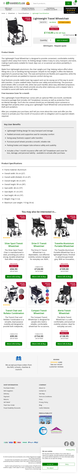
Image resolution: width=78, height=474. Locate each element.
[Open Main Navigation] (4, 3)
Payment (6, 396)
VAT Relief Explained (68, 35)
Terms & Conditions (45, 396)
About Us (42, 388)
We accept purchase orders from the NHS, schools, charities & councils (19, 367)
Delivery (6, 394)
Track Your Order (9, 405)
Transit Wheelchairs (23, 13)
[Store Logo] (15, 3)
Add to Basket (62, 40)
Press (41, 399)
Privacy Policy (43, 402)
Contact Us (42, 391)
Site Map (42, 394)
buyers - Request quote (54, 46)
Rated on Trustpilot (71, 10)
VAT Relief (7, 402)
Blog (40, 405)
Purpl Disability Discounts (12, 408)
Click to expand (16, 43)
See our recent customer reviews (56, 365)
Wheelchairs (11, 13)
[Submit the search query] (68, 3)
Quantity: (43, 40)
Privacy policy (70, 450)
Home (3, 13)
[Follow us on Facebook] (67, 446)
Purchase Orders (9, 388)
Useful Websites (44, 408)
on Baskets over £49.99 (50, 8)
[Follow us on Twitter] (72, 446)
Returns (6, 399)
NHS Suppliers (8, 391)
